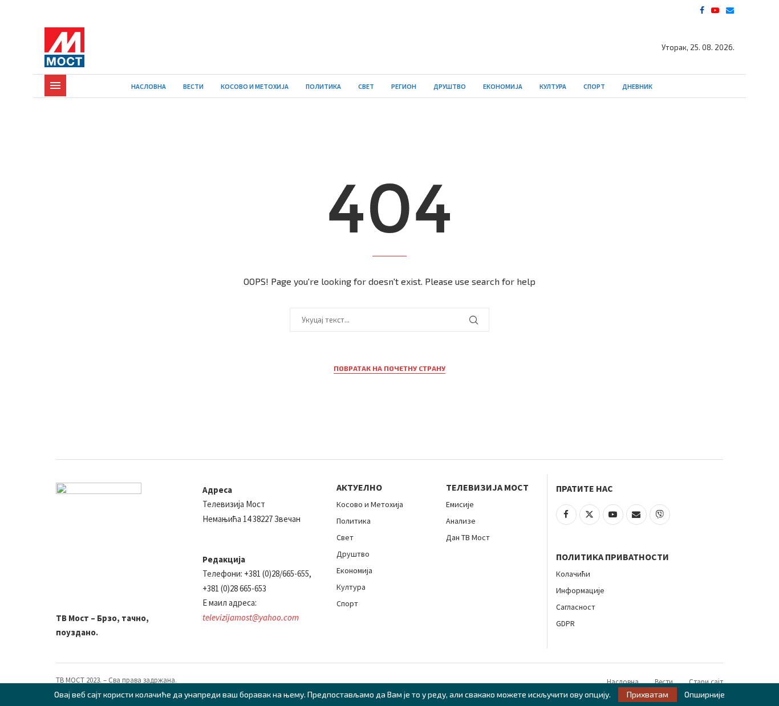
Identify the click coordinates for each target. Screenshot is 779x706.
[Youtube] (715, 10)
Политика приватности (612, 556)
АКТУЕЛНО (359, 487)
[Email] (730, 10)
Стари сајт (706, 682)
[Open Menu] (55, 85)
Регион (403, 86)
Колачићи (573, 574)
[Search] (729, 86)
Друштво (449, 86)
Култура (552, 86)
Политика (323, 86)
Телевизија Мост (487, 487)
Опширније (704, 695)
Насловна (148, 86)
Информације (580, 590)
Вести (193, 86)
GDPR (565, 623)
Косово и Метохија (255, 86)
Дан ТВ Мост (468, 537)
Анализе (461, 521)
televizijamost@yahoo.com (250, 617)
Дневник (637, 86)
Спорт (594, 86)
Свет (366, 86)
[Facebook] (702, 10)
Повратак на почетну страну (389, 368)
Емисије (460, 504)
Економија (502, 86)
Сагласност (575, 607)
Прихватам (647, 694)
